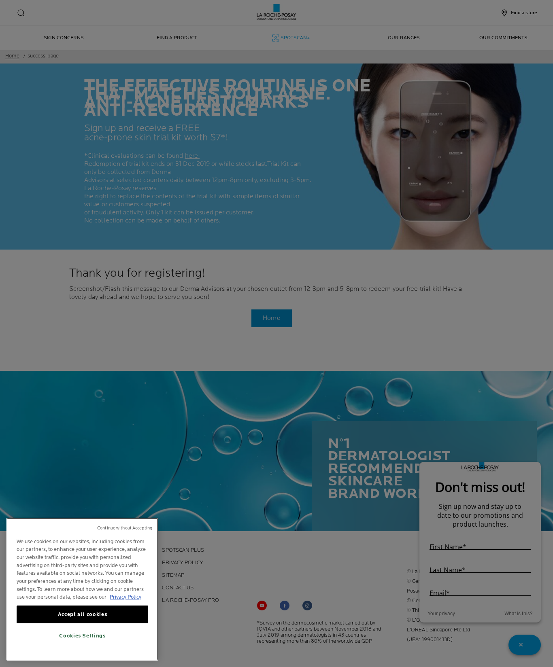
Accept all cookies (82, 614)
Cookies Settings (82, 636)
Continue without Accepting (124, 528)
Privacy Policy (125, 597)
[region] (82, 589)
